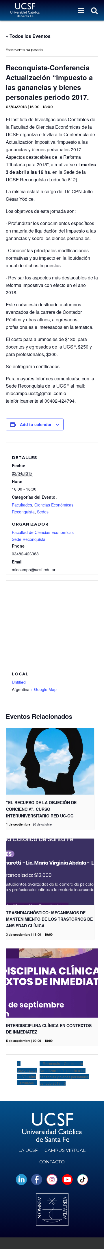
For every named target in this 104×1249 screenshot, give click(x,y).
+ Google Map (44, 689)
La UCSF (28, 1150)
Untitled (19, 682)
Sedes (43, 512)
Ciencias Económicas (53, 505)
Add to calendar (35, 424)
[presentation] (50, 761)
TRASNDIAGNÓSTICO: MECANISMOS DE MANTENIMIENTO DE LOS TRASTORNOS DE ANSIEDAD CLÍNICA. (49, 919)
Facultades (22, 505)
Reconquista (23, 512)
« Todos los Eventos (28, 36)
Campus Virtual (65, 1150)
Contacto (52, 1162)
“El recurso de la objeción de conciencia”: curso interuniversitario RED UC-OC (41, 808)
